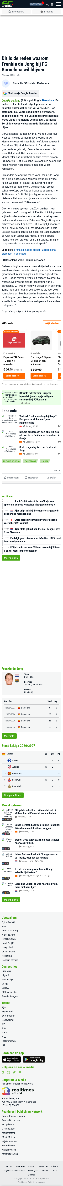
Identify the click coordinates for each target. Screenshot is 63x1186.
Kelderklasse (8, 1145)
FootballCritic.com (11, 1120)
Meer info (9, 736)
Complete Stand (12, 795)
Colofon (44, 1170)
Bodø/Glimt (8, 1020)
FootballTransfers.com (13, 1116)
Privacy (54, 1166)
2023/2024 (10, 727)
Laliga (5, 983)
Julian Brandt (9, 951)
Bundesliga (7, 979)
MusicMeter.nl (9, 1137)
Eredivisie (6, 971)
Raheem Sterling (10, 960)
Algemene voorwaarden (14, 1170)
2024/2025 (10, 720)
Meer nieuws (11, 558)
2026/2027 (10, 708)
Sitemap (31, 1175)
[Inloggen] (50, 4)
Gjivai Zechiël (8, 922)
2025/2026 (10, 714)
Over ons (8, 1166)
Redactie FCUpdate (24, 83)
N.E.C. (5, 1032)
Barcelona (48, 100)
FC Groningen (9, 1041)
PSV (4, 1028)
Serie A (5, 988)
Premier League (10, 996)
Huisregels (32, 1170)
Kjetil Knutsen (9, 939)
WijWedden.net (9, 1141)
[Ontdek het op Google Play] (34, 1059)
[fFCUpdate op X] (14, 1072)
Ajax (4, 1007)
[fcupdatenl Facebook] (2, 1072)
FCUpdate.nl (8, 1124)
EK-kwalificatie (9, 992)
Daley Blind (7, 947)
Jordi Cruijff (8, 943)
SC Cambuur (8, 1015)
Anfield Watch (9, 1149)
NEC (4, 1036)
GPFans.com (8, 1128)
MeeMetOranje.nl (10, 1154)
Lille (4, 1045)
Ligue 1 (5, 975)
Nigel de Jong (9, 934)
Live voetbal (36, 4)
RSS (55, 1170)
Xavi (4, 926)
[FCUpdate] (7, 4)
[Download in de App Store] (11, 1059)
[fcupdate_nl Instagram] (8, 1072)
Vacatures (43, 1166)
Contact (31, 1166)
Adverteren (20, 1166)
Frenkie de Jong (11, 100)
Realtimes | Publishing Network (31, 1182)
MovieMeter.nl (9, 1133)
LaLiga (45, 461)
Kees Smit (7, 956)
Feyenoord (7, 1011)
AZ (3, 1024)
